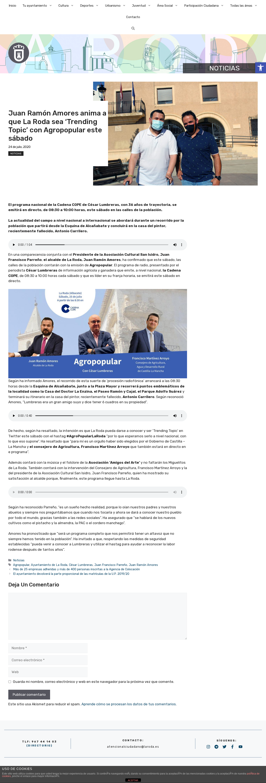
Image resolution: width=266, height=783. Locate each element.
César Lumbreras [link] (81, 565)
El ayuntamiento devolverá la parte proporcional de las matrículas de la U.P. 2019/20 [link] (71, 574)
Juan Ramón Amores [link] (143, 565)
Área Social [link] (165, 5)
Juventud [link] (139, 5)
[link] (260, 67)
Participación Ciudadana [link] (201, 5)
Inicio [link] (12, 5)
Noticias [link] (15, 153)
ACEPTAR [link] (133, 780)
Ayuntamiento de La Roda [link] (49, 565)
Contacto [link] (133, 17)
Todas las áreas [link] (241, 5)
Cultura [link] (63, 5)
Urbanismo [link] (113, 5)
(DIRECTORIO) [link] (39, 745)
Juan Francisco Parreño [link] (110, 565)
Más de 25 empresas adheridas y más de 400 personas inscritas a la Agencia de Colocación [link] (76, 569)
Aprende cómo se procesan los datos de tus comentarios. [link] (129, 704)
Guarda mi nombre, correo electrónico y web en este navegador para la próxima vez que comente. (93, 682)
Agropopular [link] (21, 565)
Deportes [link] (87, 5)
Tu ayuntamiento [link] (34, 5)
